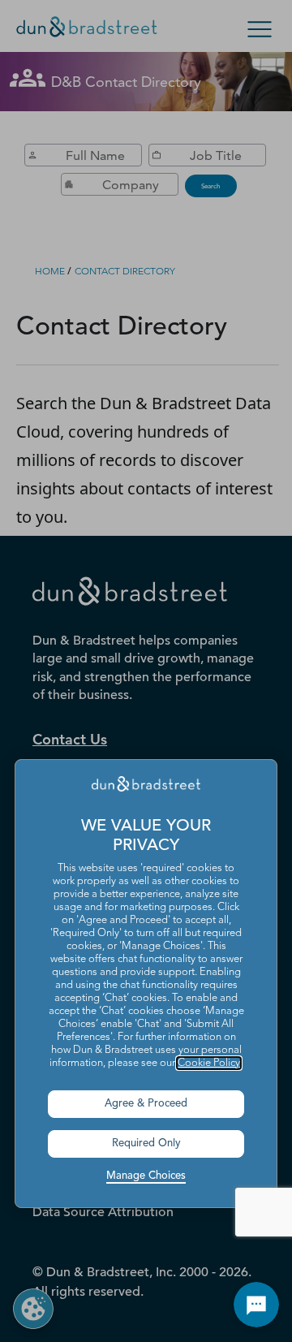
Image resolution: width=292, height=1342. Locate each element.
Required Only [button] (146, 1143)
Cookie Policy (209, 1063)
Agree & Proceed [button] (146, 1103)
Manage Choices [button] (146, 1176)
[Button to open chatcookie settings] (256, 1304)
